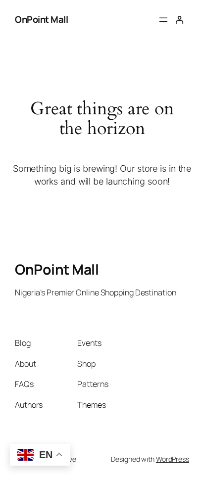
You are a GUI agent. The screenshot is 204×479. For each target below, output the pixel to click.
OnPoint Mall (41, 19)
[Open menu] (163, 20)
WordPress (172, 459)
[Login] (179, 20)
